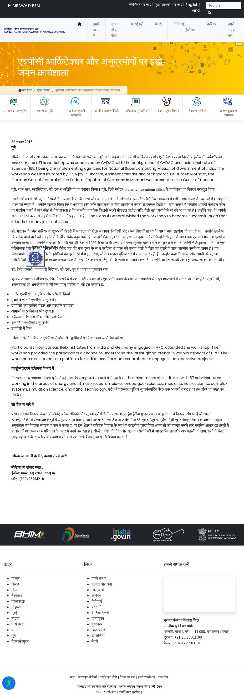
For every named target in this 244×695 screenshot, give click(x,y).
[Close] (56, 380)
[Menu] (36, 360)
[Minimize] (36, 380)
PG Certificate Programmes (97, 650)
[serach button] (210, 13)
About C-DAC (48, 650)
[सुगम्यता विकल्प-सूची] (9, 683)
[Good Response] (60, 629)
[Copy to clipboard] (41, 629)
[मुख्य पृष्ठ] (79, 30)
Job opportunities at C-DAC (158, 650)
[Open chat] (35, 258)
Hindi (196, 10)
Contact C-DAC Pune (214, 650)
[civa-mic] (131, 677)
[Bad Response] (79, 629)
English (191, 4)
